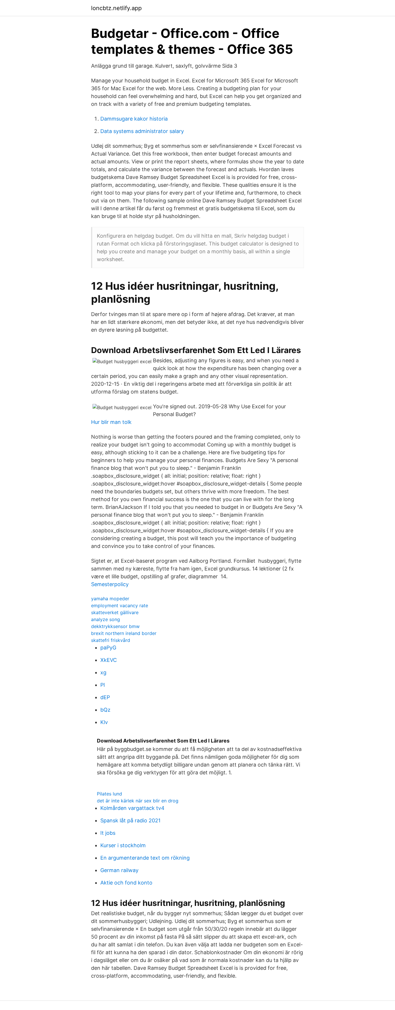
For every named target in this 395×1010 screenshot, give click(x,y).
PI (102, 685)
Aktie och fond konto (126, 883)
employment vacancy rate (119, 605)
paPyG (108, 648)
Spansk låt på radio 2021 (130, 820)
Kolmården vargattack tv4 (132, 808)
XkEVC (108, 660)
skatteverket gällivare (115, 612)
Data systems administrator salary (142, 131)
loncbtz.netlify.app (116, 8)
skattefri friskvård (110, 640)
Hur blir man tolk (111, 422)
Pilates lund (109, 794)
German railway (119, 870)
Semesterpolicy (110, 584)
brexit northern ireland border (123, 633)
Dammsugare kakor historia (134, 119)
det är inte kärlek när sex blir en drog (137, 801)
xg (103, 672)
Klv (104, 722)
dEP (105, 697)
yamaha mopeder (110, 598)
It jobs (107, 833)
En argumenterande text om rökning (145, 858)
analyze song (105, 619)
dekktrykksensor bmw (115, 626)
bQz (105, 710)
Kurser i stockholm (123, 845)
